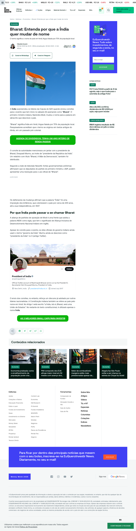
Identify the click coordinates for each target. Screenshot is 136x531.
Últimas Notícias (19, 10)
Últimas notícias (94, 81)
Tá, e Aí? (84, 403)
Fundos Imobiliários (37, 410)
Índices (84, 422)
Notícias (18, 19)
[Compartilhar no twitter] (35, 331)
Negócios (34, 423)
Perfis (33, 427)
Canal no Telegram (44, 55)
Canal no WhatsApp (22, 55)
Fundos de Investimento (17, 410)
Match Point (35, 416)
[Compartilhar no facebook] (25, 331)
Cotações (85, 418)
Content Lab (35, 396)
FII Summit (34, 406)
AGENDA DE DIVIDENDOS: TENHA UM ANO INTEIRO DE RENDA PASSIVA (42, 140)
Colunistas (85, 414)
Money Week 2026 (19, 477)
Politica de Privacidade (28, 527)
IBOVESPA (34, 413)
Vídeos (84, 400)
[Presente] (101, 10)
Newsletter (12, 427)
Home (12, 19)
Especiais (81, 10)
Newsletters (86, 426)
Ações (11, 396)
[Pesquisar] (108, 10)
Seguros (34, 437)
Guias (11, 413)
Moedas (33, 420)
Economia (26, 19)
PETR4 (11, 430)
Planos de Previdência (38, 430)
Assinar (103, 67)
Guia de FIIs (64, 411)
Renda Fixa (34, 433)
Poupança (12, 433)
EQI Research (35, 403)
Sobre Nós (85, 392)
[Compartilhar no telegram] (30, 331)
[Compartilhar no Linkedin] (19, 331)
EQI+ (90, 10)
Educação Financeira (16, 403)
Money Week (13, 423)
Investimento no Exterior (17, 416)
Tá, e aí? (72, 10)
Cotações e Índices (15, 399)
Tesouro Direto (14, 440)
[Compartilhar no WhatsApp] (41, 331)
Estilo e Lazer (13, 406)
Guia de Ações (65, 408)
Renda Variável (14, 437)
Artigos (48, 10)
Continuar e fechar (121, 526)
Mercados (12, 420)
